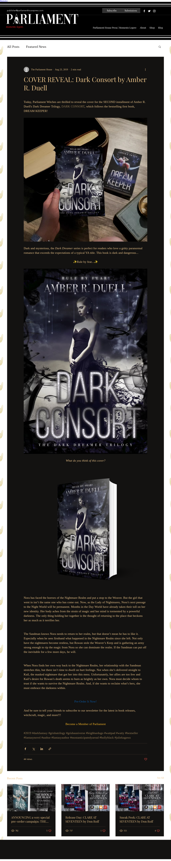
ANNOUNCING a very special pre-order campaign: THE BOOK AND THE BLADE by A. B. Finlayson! (30, 819)
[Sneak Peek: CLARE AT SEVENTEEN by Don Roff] (140, 797)
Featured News (36, 46)
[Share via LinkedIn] (41, 748)
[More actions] (145, 69)
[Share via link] (49, 748)
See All (160, 778)
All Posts (13, 46)
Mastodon (4, 1)
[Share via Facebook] (25, 748)
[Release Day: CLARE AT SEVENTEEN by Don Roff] (85, 797)
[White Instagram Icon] (154, 11)
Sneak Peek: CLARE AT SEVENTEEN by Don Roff (136, 819)
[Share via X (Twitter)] (33, 748)
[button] (159, 46)
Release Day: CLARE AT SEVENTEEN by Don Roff (82, 819)
